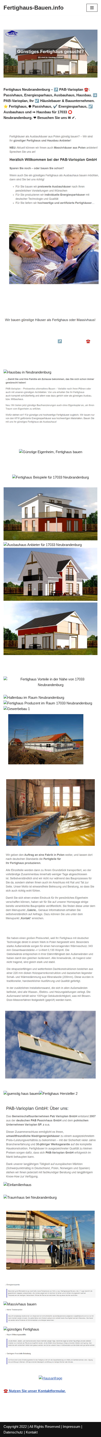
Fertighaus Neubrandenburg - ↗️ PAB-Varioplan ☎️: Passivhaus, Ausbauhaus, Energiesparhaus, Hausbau (51, 346)
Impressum (71, 1427)
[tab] (36, 334)
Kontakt (32, 1432)
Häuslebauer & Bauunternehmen (37, 335)
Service (17, 359)
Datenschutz (13, 1432)
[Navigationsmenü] (91, 8)
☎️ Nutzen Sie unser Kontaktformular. (35, 1391)
